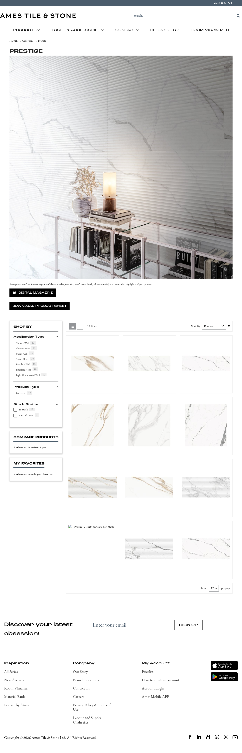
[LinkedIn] (199, 737)
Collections (27, 41)
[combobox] (187, 15)
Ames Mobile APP (155, 696)
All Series (11, 671)
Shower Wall (26, 343)
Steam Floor (26, 359)
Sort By (195, 326)
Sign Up (188, 625)
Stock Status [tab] (25, 404)
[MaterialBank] (208, 737)
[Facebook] (189, 737)
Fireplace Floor (27, 369)
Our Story (80, 671)
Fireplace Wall (27, 364)
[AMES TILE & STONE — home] (38, 15)
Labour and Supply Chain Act (87, 720)
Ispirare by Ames (16, 704)
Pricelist (147, 671)
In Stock (26, 409)
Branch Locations (86, 679)
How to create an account (160, 679)
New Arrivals (14, 679)
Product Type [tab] (26, 387)
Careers (78, 696)
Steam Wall (26, 354)
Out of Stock (28, 415)
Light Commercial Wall (32, 375)
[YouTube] (235, 737)
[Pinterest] (217, 737)
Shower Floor (27, 348)
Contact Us (81, 688)
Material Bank (14, 696)
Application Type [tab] (28, 337)
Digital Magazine (35, 293)
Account (223, 3)
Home (13, 41)
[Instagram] (226, 737)
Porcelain (24, 393)
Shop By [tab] (22, 327)
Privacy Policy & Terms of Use (92, 707)
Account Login (153, 688)
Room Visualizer (16, 688)
